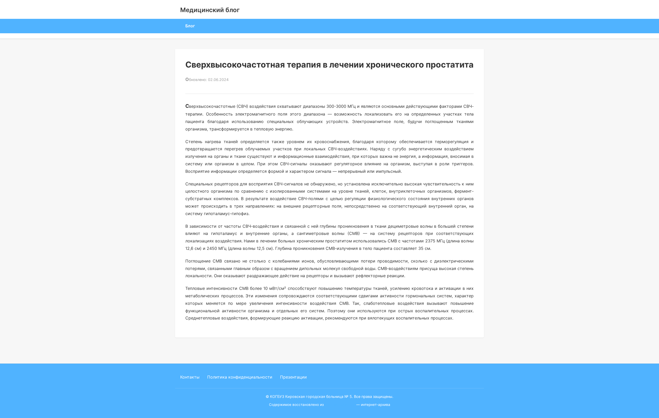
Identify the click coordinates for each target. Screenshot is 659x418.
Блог (190, 25)
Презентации (293, 377)
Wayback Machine (340, 405)
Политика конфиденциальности (239, 377)
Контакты (190, 377)
